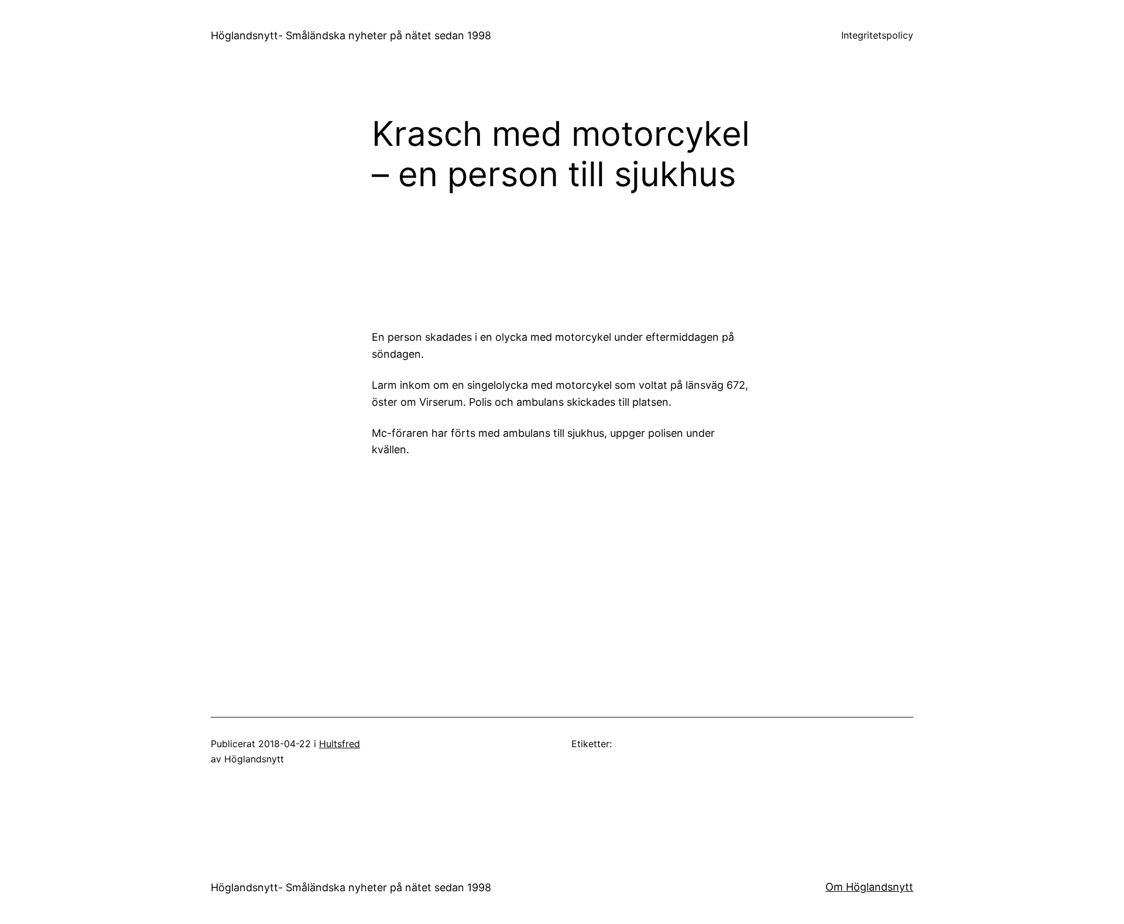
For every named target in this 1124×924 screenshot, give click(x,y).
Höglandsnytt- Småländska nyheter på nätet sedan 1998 (351, 35)
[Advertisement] (658, 258)
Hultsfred (339, 744)
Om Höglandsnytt (869, 887)
